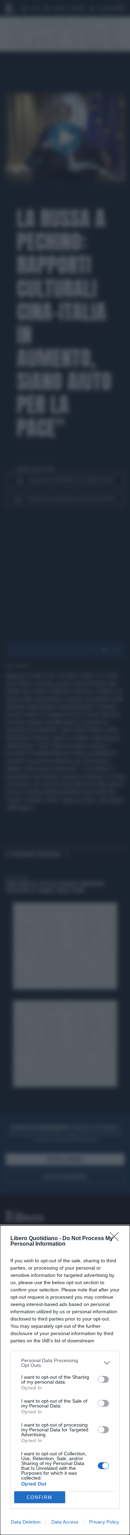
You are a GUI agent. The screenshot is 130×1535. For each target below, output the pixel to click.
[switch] (103, 1379)
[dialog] (65, 1380)
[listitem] (65, 1363)
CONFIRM (39, 1497)
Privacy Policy (104, 1522)
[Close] (116, 1238)
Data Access (64, 1522)
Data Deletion (26, 1522)
